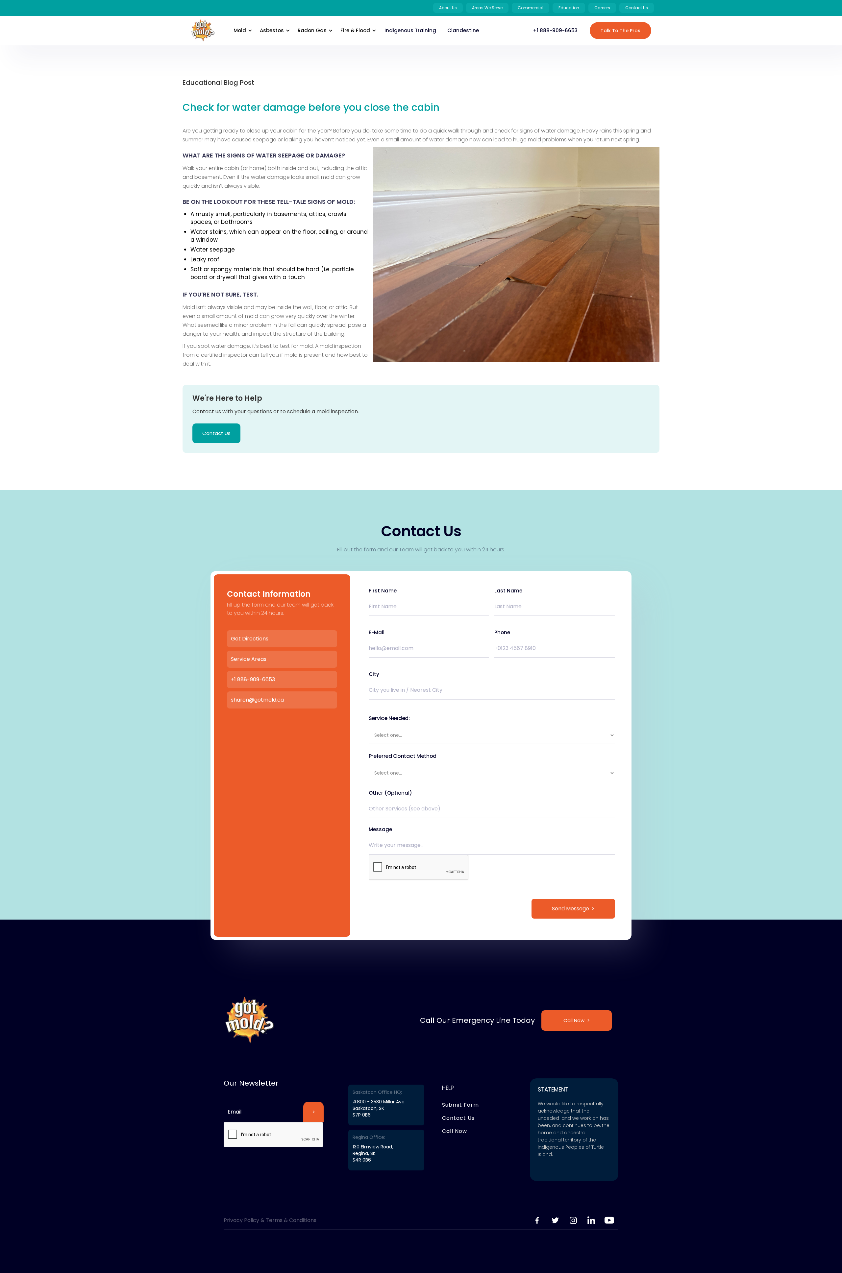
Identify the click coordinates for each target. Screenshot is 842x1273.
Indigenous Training (410, 30)
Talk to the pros (620, 30)
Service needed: (389, 718)
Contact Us (216, 433)
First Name (383, 591)
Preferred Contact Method (402, 756)
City (374, 674)
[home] (203, 30)
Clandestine (463, 30)
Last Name (508, 591)
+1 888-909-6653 (555, 30)
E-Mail (376, 632)
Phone (502, 632)
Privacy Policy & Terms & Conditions (270, 1220)
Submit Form (460, 1105)
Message (380, 829)
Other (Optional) (390, 793)
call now (454, 1131)
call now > (576, 1020)
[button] (242, 30)
